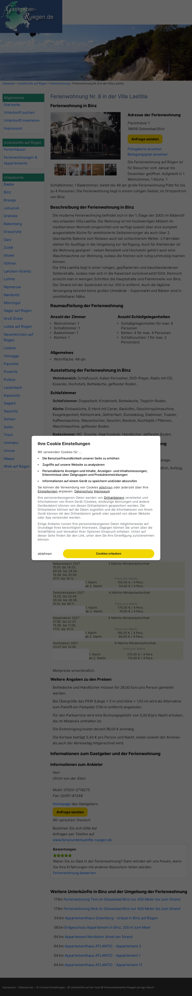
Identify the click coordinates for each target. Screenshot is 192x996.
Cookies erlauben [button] (108, 553)
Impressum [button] (102, 491)
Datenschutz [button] (83, 491)
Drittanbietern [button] (114, 497)
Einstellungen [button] (48, 491)
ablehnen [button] (106, 487)
